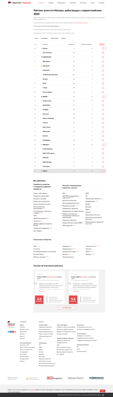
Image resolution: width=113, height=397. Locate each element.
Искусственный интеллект (64, 347)
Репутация (42, 356)
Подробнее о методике (82, 22)
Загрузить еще (66, 307)
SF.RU (44, 83)
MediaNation (46, 140)
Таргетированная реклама (46, 331)
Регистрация (23, 354)
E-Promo (45, 122)
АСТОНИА (50, 277)
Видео (41, 349)
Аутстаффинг (60, 354)
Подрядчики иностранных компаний (87, 340)
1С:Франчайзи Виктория (50, 74)
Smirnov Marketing (48, 118)
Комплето (46, 114)
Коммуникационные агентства (47, 363)
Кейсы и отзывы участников (27, 347)
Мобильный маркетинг (45, 336)
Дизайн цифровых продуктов (65, 352)
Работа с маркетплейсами (46, 334)
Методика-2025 (24, 358)
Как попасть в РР (24, 345)
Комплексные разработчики (64, 349)
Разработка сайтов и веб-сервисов (66, 327)
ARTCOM (45, 157)
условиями (32, 389)
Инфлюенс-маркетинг (45, 358)
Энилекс (45, 79)
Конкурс (51, 2)
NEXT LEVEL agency (49, 153)
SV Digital (45, 109)
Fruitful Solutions (48, 149)
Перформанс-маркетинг (45, 327)
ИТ (78, 346)
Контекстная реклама (45, 329)
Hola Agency (46, 166)
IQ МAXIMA (46, 105)
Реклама (22, 361)
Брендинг (41, 354)
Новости (22, 336)
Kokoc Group (46, 127)
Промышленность (82, 351)
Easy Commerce (47, 52)
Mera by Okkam (47, 92)
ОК (102, 390)
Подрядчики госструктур (84, 335)
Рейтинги (22, 327)
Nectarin (45, 136)
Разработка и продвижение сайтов (66, 331)
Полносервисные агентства (84, 327)
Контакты (22, 338)
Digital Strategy (47, 162)
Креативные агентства (45, 361)
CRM (58, 345)
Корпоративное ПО (62, 342)
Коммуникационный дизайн (46, 365)
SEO (40, 338)
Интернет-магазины (62, 334)
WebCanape (46, 131)
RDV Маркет (46, 61)
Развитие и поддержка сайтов (65, 329)
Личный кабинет (24, 356)
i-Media (45, 87)
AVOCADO (46, 70)
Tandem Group (47, 101)
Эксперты (101, 2)
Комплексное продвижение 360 (85, 329)
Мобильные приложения (63, 340)
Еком (78, 349)
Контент (41, 352)
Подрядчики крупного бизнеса (85, 338)
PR (39, 345)
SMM (40, 347)
